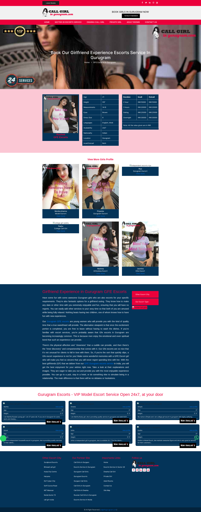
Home (48, 22)
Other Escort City (142, 294)
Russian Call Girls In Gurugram (85, 495)
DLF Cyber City (49, 481)
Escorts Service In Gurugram (84, 467)
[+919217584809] (3, 438)
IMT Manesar (49, 490)
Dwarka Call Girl (95, 22)
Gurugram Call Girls (81, 472)
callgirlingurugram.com (108, 510)
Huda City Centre (50, 472)
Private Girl (116, 22)
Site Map (107, 490)
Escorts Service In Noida (83, 500)
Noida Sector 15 (50, 495)
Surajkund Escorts (51, 462)
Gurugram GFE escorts (58, 321)
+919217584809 (131, 16)
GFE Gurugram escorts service (98, 363)
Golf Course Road (50, 486)
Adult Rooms (133, 22)
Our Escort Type (141, 302)
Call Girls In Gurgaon (81, 462)
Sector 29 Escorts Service (68, 22)
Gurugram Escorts (80, 476)
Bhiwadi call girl (50, 467)
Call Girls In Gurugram (82, 486)
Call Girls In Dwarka (81, 490)
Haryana (47, 476)
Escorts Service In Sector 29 (114, 467)
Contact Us (151, 22)
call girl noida (49, 500)
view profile (59, 407)
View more (61, 216)
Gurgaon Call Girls (80, 481)
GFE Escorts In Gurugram (104, 62)
